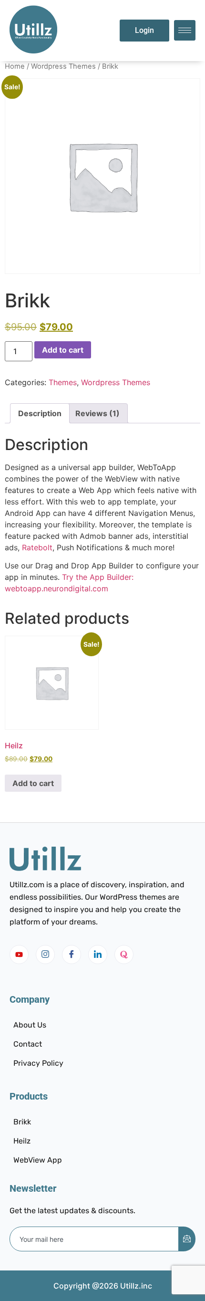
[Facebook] (71, 954)
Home (15, 66)
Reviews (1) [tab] (97, 413)
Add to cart (62, 350)
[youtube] (19, 954)
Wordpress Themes (63, 66)
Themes (63, 382)
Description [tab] (40, 413)
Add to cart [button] (33, 783)
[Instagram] (45, 954)
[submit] (186, 1239)
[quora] (123, 954)
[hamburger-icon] (184, 30)
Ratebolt (37, 547)
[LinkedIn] (97, 954)
